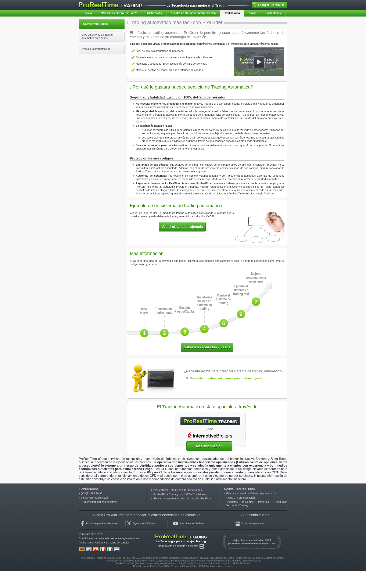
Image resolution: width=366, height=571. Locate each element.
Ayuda (252, 13)
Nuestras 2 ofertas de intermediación (193, 13)
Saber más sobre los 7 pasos (207, 347)
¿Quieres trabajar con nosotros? (99, 501)
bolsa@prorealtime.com (94, 497)
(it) (109, 549)
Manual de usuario (237, 493)
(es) (95, 549)
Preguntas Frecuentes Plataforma (249, 501)
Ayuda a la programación (240, 497)
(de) (82, 549)
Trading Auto (232, 13)
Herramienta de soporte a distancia (178, 546)
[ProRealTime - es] (110, 4)
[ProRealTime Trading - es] (181, 535)
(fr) (102, 549)
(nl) (116, 549)
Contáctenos (273, 13)
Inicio (88, 13)
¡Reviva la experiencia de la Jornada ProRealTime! (182, 498)
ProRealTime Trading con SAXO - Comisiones (180, 494)
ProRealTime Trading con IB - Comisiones (177, 490)
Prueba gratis (154, 13)
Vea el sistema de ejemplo (182, 227)
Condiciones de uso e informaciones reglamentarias (109, 538)
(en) (89, 549)
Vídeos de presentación (263, 493)
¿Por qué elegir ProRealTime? (119, 13)
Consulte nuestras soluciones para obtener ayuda (226, 378)
